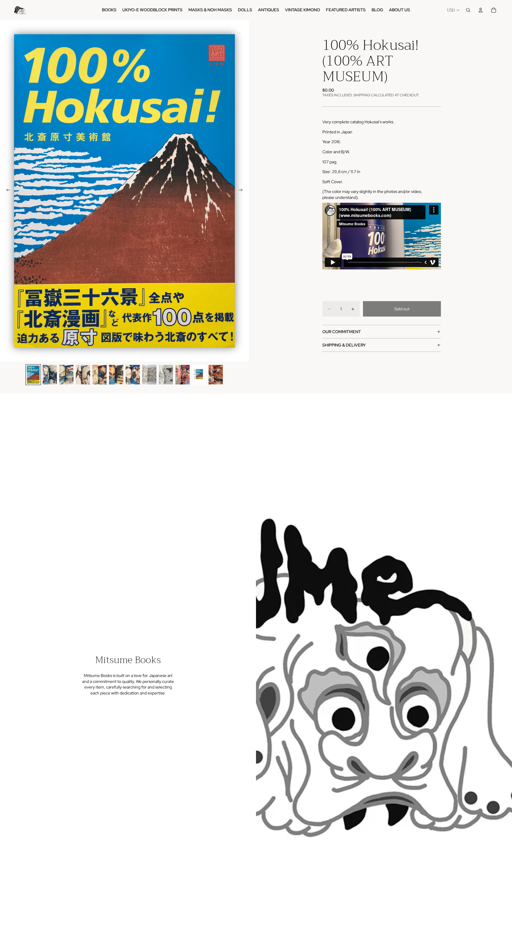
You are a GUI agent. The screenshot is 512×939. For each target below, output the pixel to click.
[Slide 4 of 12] (83, 374)
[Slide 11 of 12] (199, 374)
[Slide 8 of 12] (149, 374)
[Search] (468, 10)
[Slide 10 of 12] (182, 374)
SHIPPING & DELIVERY (344, 345)
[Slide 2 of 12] (50, 374)
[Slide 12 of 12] (216, 374)
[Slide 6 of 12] (116, 374)
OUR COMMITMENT (341, 331)
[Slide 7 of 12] (133, 374)
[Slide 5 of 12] (99, 374)
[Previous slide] (6, 190)
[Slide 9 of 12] (166, 374)
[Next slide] (242, 190)
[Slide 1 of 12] (33, 374)
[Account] (480, 10)
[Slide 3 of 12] (66, 374)
